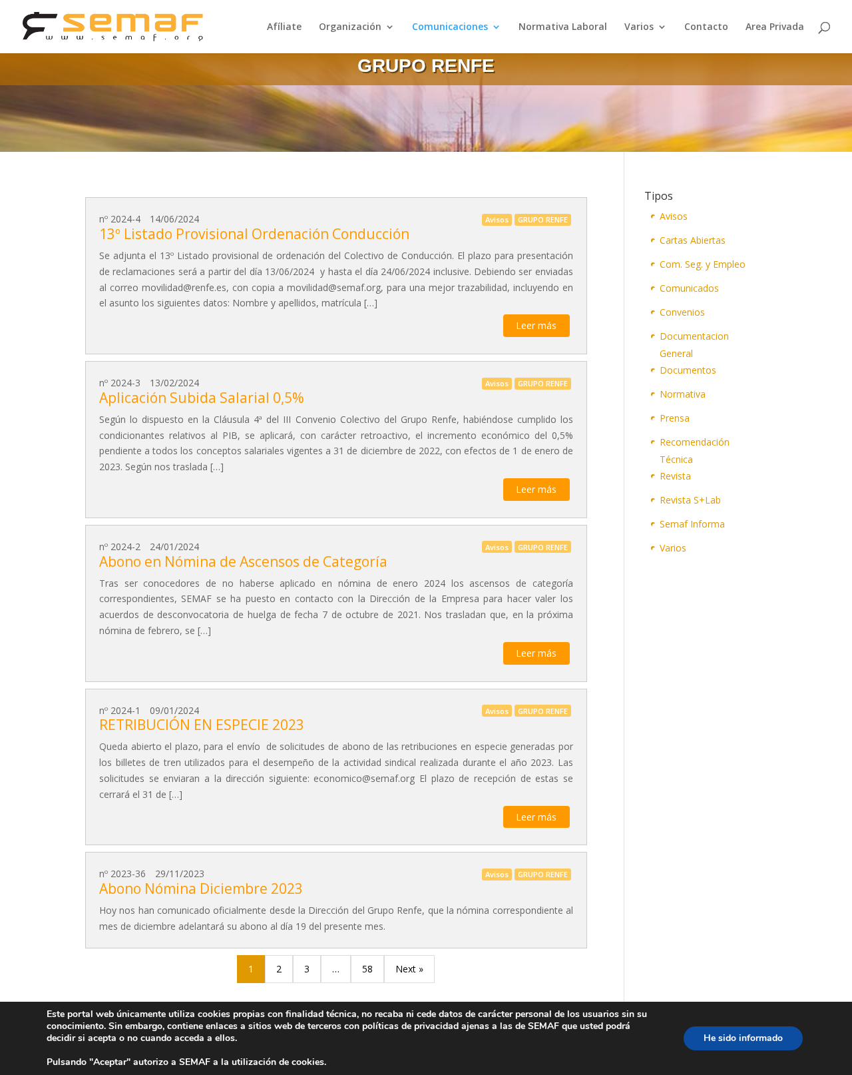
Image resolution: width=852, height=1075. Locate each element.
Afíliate (284, 27)
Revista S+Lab (690, 500)
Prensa (675, 418)
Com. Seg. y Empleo (703, 264)
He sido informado (743, 1038)
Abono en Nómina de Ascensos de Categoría (243, 561)
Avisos (674, 216)
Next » (409, 968)
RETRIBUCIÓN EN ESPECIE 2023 (201, 724)
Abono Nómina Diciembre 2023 (201, 888)
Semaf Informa (692, 524)
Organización (350, 27)
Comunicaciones (450, 27)
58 (367, 968)
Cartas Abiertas (693, 240)
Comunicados (689, 288)
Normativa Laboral (563, 27)
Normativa (683, 394)
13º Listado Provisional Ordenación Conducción (254, 233)
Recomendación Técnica (695, 443)
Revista (675, 476)
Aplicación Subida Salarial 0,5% (201, 397)
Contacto (706, 27)
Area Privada (775, 27)
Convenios (682, 312)
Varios (639, 27)
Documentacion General (694, 337)
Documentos (688, 370)
